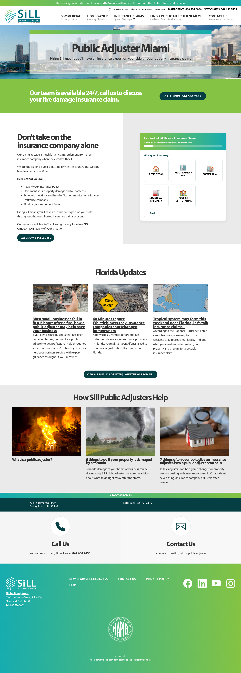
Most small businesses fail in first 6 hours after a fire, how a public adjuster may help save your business (59, 324)
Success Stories (121, 9)
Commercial (70, 17)
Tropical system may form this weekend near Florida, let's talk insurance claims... (180, 323)
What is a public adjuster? (32, 459)
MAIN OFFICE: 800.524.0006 (184, 9)
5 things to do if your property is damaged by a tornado (119, 461)
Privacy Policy (157, 579)
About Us (135, 9)
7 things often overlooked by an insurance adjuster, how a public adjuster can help (193, 461)
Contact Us (221, 17)
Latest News (160, 9)
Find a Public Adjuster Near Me (176, 17)
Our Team (147, 9)
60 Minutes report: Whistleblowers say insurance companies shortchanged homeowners (119, 324)
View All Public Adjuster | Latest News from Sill (120, 374)
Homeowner (97, 17)
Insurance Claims (129, 17)
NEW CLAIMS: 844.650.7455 (220, 9)
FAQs (73, 585)
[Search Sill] (110, 9)
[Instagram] (230, 583)
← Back (151, 213)
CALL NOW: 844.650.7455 (182, 96)
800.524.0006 (17, 605)
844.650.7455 (144, 503)
